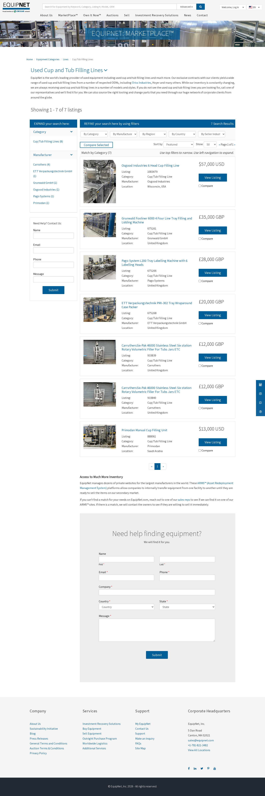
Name (36, 230)
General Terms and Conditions (48, 743)
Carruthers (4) (41, 164)
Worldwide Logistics (95, 743)
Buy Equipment (92, 729)
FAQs (138, 743)
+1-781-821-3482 (198, 745)
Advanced (185, 6)
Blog (33, 733)
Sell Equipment (92, 733)
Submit (53, 290)
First (101, 564)
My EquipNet (143, 724)
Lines (65, 59)
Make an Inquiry (144, 738)
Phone (37, 259)
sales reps (184, 500)
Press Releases (39, 738)
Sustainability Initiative (44, 729)
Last (162, 564)
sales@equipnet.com (201, 740)
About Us (35, 724)
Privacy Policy (38, 753)
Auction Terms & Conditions (47, 748)
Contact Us (142, 729)
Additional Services (94, 748)
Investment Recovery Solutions (102, 724)
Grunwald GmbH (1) (45, 183)
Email (36, 245)
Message (38, 274)
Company (105, 587)
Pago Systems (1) (43, 196)
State (163, 601)
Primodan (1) (41, 203)
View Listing (213, 177)
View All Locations (199, 750)
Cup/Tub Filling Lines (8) (48, 141)
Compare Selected (96, 145)
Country (104, 601)
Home (29, 59)
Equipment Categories (47, 59)
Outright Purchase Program (100, 738)
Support (140, 733)
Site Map (140, 748)
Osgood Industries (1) (46, 189)
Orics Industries (141, 83)
